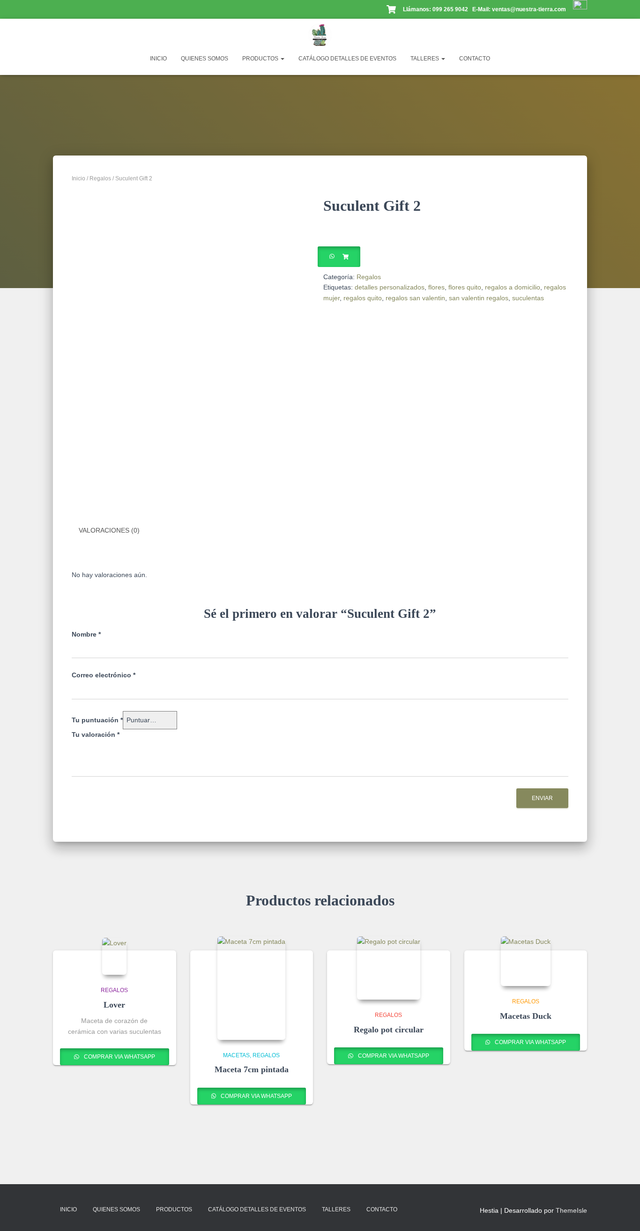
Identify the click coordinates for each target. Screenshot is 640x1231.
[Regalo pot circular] (388, 968)
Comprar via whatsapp (118, 1056)
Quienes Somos (204, 58)
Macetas (236, 1055)
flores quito (464, 287)
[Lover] (114, 956)
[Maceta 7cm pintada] (251, 988)
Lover (114, 1004)
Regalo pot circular (389, 1029)
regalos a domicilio (512, 287)
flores (436, 287)
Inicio (158, 58)
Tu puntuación (97, 720)
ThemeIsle (571, 1210)
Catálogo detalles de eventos (347, 58)
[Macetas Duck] (526, 961)
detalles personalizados (389, 287)
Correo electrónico (103, 675)
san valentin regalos (478, 298)
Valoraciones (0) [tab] (109, 530)
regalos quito (362, 298)
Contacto (474, 58)
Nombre (86, 634)
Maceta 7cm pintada (252, 1069)
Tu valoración (95, 734)
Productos (261, 58)
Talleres (425, 58)
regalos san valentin (415, 298)
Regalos (100, 178)
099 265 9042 (450, 9)
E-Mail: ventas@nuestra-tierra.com (519, 9)
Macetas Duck (525, 1016)
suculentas (528, 298)
